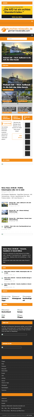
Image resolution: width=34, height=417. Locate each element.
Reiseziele (4, 368)
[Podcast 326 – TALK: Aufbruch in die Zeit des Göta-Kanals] (17, 48)
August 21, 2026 (7, 89)
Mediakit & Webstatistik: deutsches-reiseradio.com (13, 405)
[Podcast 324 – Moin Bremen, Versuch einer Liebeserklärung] (5, 220)
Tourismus (4, 390)
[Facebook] (18, 24)
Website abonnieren (21, 136)
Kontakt (3, 403)
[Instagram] (21, 24)
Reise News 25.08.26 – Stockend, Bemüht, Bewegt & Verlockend (17, 278)
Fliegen (20, 317)
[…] (23, 198)
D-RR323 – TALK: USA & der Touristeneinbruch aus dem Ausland (9, 109)
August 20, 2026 (9, 287)
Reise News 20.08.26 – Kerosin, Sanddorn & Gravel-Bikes (14, 250)
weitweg (3, 378)
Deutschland (6, 312)
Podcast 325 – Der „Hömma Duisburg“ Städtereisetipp (8, 98)
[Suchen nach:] (17, 38)
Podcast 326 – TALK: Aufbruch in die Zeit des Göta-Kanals (17, 59)
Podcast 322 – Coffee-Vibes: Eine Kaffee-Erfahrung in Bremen (24, 109)
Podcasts (5, 65)
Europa (20, 312)
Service (3, 380)
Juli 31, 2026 (6, 101)
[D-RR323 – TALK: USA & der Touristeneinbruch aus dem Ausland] (2, 226)
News (4, 268)
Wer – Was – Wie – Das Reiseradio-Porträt (11, 408)
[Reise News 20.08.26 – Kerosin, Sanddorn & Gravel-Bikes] (17, 239)
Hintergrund (16, 298)
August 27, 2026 (7, 192)
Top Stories (6, 160)
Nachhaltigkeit (27, 299)
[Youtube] (24, 24)
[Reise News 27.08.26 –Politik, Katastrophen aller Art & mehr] (17, 174)
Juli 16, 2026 (22, 101)
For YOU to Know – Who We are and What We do (13, 410)
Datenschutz (4, 400)
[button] (32, 21)
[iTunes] (12, 24)
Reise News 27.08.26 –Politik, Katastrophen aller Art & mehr (13, 189)
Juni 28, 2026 (22, 112)
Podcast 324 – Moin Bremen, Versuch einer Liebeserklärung (24, 98)
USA (3, 317)
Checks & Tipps (5, 299)
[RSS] (15, 24)
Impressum (4, 398)
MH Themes (29, 415)
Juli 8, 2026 (6, 112)
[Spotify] (10, 24)
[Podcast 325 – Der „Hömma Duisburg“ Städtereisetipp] (5, 212)
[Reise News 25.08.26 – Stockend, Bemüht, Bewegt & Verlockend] (2, 278)
